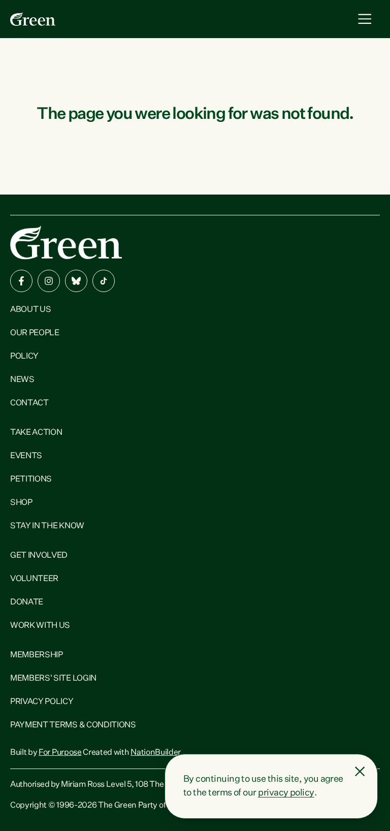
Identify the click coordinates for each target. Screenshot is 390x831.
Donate (26, 602)
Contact (29, 403)
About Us (30, 310)
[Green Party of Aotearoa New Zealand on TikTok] (103, 281)
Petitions (31, 479)
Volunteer (34, 579)
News (22, 380)
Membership (36, 655)
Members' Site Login (53, 679)
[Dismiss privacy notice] (360, 771)
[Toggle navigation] (365, 19)
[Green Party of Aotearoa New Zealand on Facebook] (21, 281)
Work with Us (40, 626)
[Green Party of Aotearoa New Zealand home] (66, 243)
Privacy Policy (42, 702)
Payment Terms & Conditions (73, 725)
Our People (34, 333)
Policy (24, 357)
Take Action (36, 433)
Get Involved (39, 556)
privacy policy (286, 792)
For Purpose (60, 753)
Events (26, 456)
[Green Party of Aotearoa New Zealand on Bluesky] (76, 281)
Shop (21, 503)
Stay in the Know (47, 526)
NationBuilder (156, 753)
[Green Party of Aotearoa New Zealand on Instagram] (49, 281)
